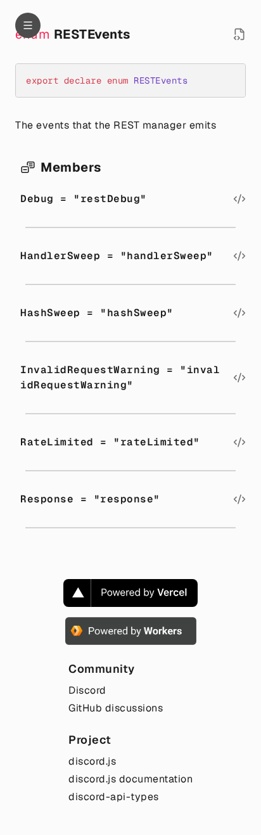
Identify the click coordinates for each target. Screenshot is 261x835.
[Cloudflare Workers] (130, 631)
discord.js (92, 761)
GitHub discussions (115, 708)
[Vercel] (130, 593)
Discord (87, 690)
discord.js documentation (130, 779)
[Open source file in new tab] (239, 34)
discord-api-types (113, 796)
